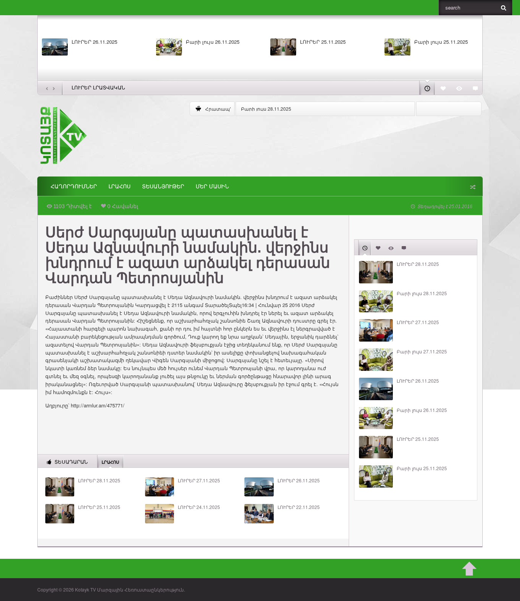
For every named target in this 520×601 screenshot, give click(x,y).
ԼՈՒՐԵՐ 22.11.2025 (299, 507)
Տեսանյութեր (163, 186)
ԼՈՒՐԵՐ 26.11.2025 (94, 41)
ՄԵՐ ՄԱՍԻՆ (212, 186)
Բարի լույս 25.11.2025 (441, 41)
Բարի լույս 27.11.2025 (422, 351)
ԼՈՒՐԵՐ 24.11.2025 (199, 507)
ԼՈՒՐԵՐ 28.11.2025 (99, 480)
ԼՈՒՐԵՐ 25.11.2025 (323, 41)
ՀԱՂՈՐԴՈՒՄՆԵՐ (74, 186)
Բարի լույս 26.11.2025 (212, 41)
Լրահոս (119, 186)
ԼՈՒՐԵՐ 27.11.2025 (199, 480)
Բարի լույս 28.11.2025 (266, 108)
